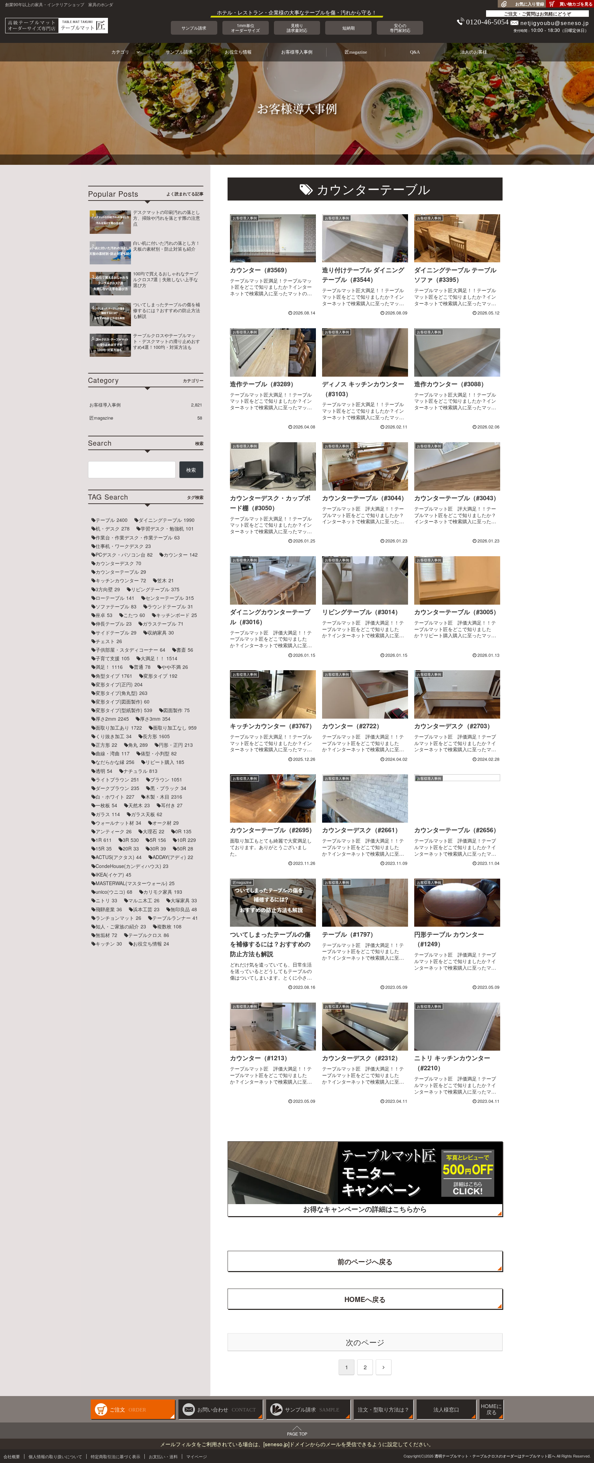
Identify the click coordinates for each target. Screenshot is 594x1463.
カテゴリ (120, 52)
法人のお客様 (473, 52)
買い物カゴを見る (576, 4)
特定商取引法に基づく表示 (115, 1456)
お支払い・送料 (163, 1456)
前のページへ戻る (365, 1261)
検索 (191, 469)
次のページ (365, 1342)
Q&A (415, 52)
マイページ (196, 1456)
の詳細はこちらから (365, 1209)
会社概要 (11, 1456)
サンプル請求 (179, 52)
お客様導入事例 (296, 52)
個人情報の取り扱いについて (55, 1456)
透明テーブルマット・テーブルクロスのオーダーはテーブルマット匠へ (495, 1456)
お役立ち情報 (238, 52)
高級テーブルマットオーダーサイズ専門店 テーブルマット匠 (56, 25)
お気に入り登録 (529, 4)
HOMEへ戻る (365, 1299)
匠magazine (356, 52)
